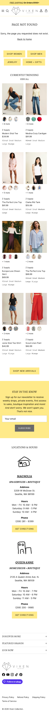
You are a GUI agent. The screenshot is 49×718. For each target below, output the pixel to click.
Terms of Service (9, 701)
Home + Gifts (34, 62)
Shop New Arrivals (24, 371)
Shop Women (14, 54)
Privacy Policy (8, 697)
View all (24, 79)
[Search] (8, 11)
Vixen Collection (16, 709)
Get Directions (24, 529)
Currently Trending (24, 75)
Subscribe (24, 428)
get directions (24, 615)
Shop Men (36, 54)
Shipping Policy (38, 697)
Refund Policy (23, 697)
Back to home (24, 39)
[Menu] (3, 11)
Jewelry (12, 62)
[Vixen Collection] (24, 11)
